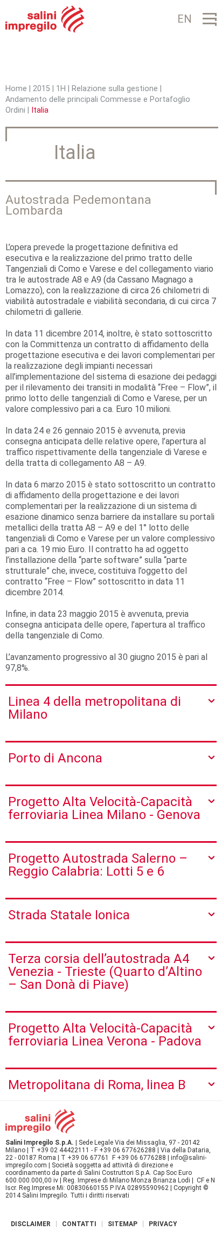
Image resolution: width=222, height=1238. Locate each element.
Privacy (163, 1224)
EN (184, 18)
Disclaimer (31, 1224)
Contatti (79, 1224)
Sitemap (122, 1224)
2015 (41, 88)
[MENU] (210, 19)
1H (61, 88)
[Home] (45, 19)
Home (16, 88)
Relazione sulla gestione (116, 88)
